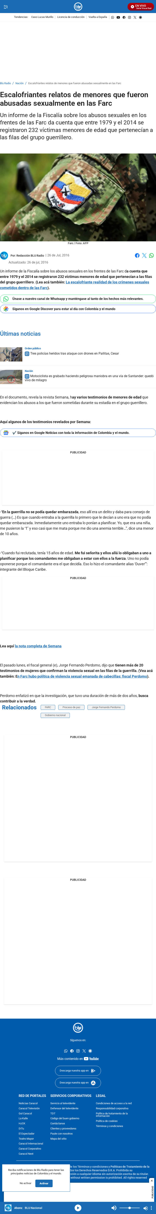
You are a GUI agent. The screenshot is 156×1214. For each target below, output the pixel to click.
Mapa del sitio (58, 1139)
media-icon (78, 1208)
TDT (52, 1113)
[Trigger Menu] (5, 6)
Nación (19, 83)
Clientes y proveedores (63, 1128)
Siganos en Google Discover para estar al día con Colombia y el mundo (63, 309)
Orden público (33, 348)
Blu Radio (5, 83)
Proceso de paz (71, 707)
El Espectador (26, 1133)
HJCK (22, 1123)
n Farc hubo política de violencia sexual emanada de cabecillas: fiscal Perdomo (82, 676)
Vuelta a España (98, 17)
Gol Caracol (25, 1113)
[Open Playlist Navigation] (151, 1208)
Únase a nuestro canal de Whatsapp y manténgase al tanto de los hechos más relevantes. (78, 299)
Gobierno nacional (55, 715)
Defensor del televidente (64, 1108)
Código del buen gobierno (64, 1118)
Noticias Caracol (28, 1103)
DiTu (21, 1128)
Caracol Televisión (29, 1108)
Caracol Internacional (31, 1144)
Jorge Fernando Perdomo (106, 707)
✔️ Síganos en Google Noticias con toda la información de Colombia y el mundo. (71, 433)
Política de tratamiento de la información (112, 1115)
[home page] (78, 6)
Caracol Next (26, 1154)
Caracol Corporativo (30, 1149)
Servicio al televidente (62, 1103)
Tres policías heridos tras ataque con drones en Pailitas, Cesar (74, 353)
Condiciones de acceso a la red (114, 1103)
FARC (48, 707)
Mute (114, 1207)
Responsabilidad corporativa (112, 1108)
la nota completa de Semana (38, 646)
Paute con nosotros (61, 1133)
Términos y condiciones (109, 1126)
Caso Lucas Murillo (42, 17)
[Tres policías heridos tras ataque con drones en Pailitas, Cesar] (11, 354)
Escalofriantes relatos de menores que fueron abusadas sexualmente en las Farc (74, 83)
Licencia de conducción (70, 17)
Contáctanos (57, 1123)
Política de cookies (107, 1121)
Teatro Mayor (26, 1139)
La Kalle (23, 1118)
